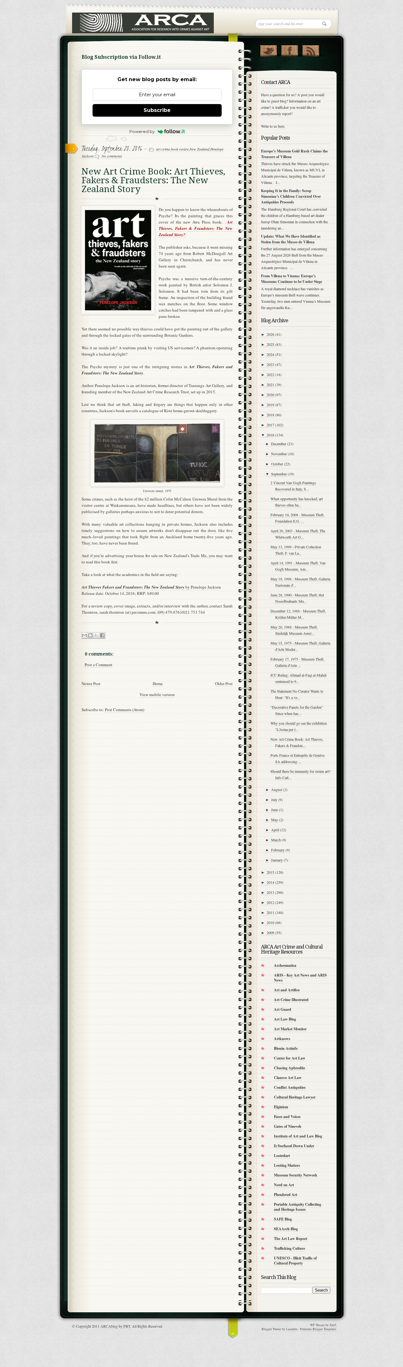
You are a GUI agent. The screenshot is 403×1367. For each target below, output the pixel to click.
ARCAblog (109, 1326)
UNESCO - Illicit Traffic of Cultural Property (295, 1260)
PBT (126, 1326)
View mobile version (157, 694)
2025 (270, 344)
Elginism (281, 1107)
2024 (270, 354)
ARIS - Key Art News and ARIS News (300, 977)
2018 (270, 414)
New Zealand (199, 149)
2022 (270, 374)
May (274, 819)
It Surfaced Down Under (294, 1145)
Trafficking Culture (289, 1248)
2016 (270, 434)
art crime (163, 149)
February (278, 849)
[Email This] (84, 635)
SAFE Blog (283, 1219)
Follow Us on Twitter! (268, 49)
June (274, 809)
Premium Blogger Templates (318, 1329)
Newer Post (91, 683)
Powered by (142, 131)
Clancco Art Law (288, 1077)
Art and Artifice (287, 990)
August (276, 789)
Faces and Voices (287, 1116)
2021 (270, 384)
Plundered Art (285, 1194)
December (278, 443)
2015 (270, 872)
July (274, 799)
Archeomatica (285, 965)
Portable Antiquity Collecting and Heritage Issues (297, 1207)
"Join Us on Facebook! (289, 49)
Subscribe (157, 110)
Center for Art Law (289, 1058)
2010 (270, 922)
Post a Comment (98, 664)
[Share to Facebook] (102, 635)
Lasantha (291, 1329)
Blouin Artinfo (286, 1048)
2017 (270, 424)
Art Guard (282, 1009)
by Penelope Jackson (151, 587)
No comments (112, 155)
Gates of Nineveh (287, 1126)
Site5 (333, 1325)
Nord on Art (284, 1184)
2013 (270, 892)
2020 (270, 394)
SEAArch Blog (286, 1228)
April (275, 829)
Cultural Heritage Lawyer (294, 1097)
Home (158, 683)
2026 (270, 334)
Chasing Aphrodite (289, 1068)
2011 (270, 912)
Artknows (282, 1038)
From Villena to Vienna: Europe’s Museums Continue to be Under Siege (291, 278)
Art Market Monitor (290, 1029)
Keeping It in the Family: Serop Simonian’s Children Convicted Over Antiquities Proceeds (291, 196)
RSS (310, 49)
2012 (270, 902)
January (277, 859)
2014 (270, 882)
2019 (270, 404)
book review (180, 149)
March (276, 839)
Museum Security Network (295, 1175)
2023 (270, 364)
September (279, 473)
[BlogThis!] (90, 635)
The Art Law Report (290, 1238)
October (277, 463)
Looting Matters (287, 1165)
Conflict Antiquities (290, 1087)
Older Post (224, 683)
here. (281, 126)
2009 (270, 932)
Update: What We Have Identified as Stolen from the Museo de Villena (291, 239)
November (279, 453)
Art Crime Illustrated (291, 999)
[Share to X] (96, 635)
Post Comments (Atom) (124, 709)
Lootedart (282, 1155)
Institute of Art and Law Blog (298, 1136)
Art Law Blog (285, 1019)
